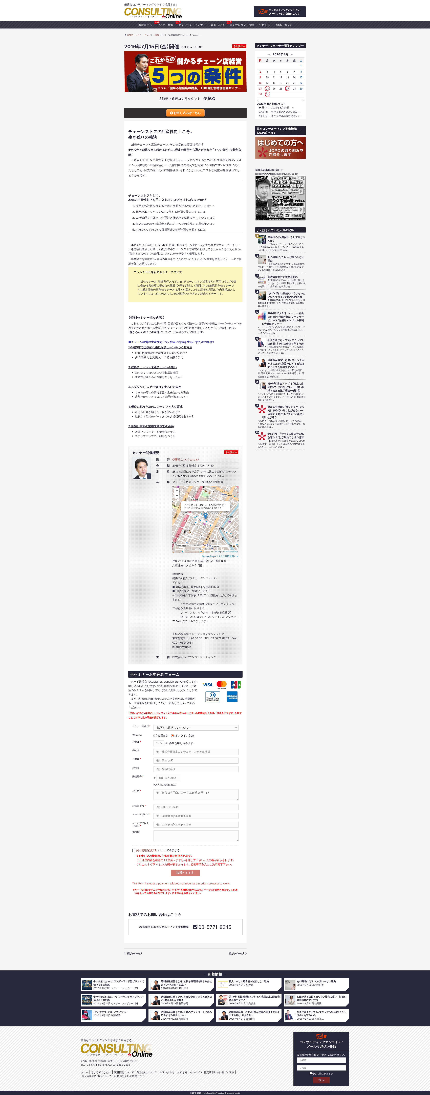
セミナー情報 (165, 24)
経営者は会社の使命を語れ (283, 277)
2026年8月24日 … (276, 107)
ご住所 (135, 790)
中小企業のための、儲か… (279, 112)
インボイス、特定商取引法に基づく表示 (212, 1072)
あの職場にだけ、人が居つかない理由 (286, 258)
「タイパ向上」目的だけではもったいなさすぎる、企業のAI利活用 (287, 295)
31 (267, 94)
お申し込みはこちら (187, 112)
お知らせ (182, 1072)
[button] (205, 515)
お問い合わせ (283, 24)
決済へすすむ (185, 872)
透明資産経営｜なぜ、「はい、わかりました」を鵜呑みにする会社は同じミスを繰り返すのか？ (286, 363)
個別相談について (124, 1072)
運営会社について (147, 1072)
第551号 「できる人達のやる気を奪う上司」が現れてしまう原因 (286, 435)
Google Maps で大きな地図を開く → (220, 556)
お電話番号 (138, 805)
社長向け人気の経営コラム (129, 1076)
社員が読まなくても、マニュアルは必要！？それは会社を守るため (286, 341)
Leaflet (216, 551)
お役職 (135, 767)
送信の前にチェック (322, 1073)
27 (287, 88)
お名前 (135, 759)
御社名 (135, 750)
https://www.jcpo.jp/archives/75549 (276, 174)
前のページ (134, 953)
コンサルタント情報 (242, 24)
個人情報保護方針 (147, 850)
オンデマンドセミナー (192, 24)
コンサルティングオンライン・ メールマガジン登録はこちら (285, 11)
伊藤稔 (209, 98)
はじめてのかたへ (101, 1072)
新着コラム (145, 24)
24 (267, 88)
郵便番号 (137, 776)
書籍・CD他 (217, 24)
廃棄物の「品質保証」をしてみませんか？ (287, 238)
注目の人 (264, 24)
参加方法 (137, 734)
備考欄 (135, 831)
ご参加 (135, 741)
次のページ (236, 953)
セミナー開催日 (140, 726)
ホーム (84, 1072)
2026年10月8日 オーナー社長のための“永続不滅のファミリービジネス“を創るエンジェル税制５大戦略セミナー (283, 318)
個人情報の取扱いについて (96, 1076)
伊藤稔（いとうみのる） (185, 459)
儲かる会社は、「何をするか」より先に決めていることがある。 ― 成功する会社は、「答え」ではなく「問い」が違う (283, 412)
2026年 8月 (280, 54)
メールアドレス (140, 814)
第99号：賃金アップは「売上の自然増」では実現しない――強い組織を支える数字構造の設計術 (286, 387)
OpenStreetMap (230, 551)
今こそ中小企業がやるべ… (280, 116)
